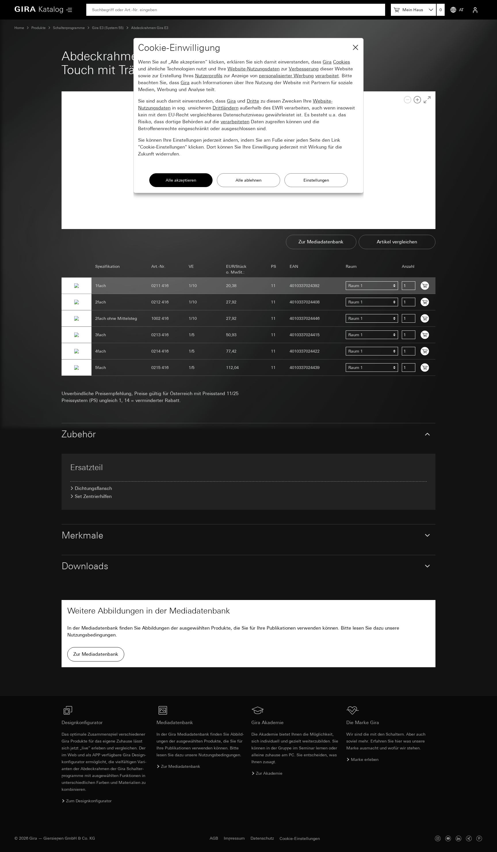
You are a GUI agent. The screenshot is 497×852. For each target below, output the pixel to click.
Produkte (38, 28)
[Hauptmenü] (67, 10)
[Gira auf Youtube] (448, 838)
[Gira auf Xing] (468, 838)
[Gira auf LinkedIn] (458, 838)
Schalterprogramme (69, 28)
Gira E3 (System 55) (108, 28)
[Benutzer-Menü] (475, 9)
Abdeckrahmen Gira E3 (149, 28)
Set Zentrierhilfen (93, 496)
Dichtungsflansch (93, 488)
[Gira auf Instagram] (437, 838)
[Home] (38, 10)
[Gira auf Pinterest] (479, 838)
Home (19, 28)
